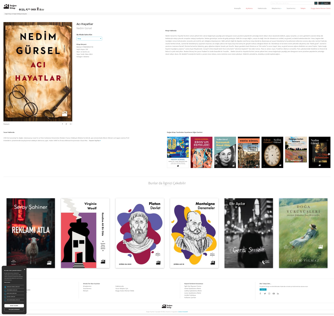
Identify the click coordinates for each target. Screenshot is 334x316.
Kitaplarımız (276, 8)
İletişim (303, 8)
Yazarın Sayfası (94, 141)
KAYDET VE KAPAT (14, 305)
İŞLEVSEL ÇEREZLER (11, 296)
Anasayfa (237, 8)
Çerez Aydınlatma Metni (192, 293)
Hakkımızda (262, 8)
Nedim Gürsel (84, 28)
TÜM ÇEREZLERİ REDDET (14, 309)
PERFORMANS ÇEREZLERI (12, 290)
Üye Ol (263, 289)
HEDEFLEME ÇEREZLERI (11, 293)
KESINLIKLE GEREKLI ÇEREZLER (13, 286)
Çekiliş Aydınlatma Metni (193, 291)
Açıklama (249, 8)
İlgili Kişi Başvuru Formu (192, 286)
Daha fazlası (7, 282)
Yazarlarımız (291, 8)
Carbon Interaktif (183, 312)
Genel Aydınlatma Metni (192, 288)
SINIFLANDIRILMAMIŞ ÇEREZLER (13, 300)
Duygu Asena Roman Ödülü (321, 8)
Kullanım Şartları (190, 297)
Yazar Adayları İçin (121, 288)
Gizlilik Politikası (190, 295)
